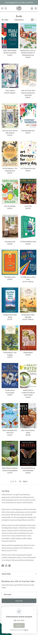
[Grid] (32, 20)
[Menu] (2, 8)
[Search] (6, 8)
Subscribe (19, 601)
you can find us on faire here (24, 560)
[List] (35, 20)
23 (20, 481)
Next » (25, 481)
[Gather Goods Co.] (19, 8)
